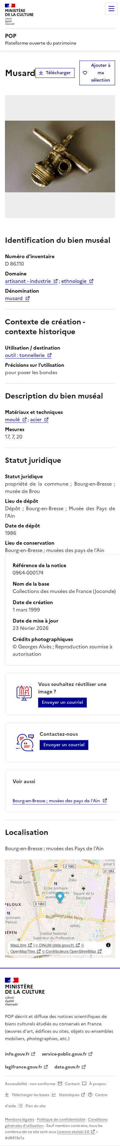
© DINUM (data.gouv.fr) (54, 945)
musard (14, 298)
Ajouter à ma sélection (100, 72)
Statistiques (69, 1095)
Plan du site (36, 1106)
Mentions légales (19, 1119)
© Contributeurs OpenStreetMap (69, 951)
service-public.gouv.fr (64, 1054)
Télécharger (58, 73)
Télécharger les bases (30, 1095)
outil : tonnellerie (25, 355)
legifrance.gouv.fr (23, 1067)
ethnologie (73, 281)
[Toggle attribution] (108, 945)
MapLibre (18, 945)
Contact (72, 1084)
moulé (12, 419)
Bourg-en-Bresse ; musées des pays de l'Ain (56, 801)
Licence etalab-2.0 (73, 1132)
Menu (111, 8)
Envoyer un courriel (62, 702)
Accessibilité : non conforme (30, 1084)
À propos (97, 1084)
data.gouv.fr (67, 1067)
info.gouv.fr (17, 1054)
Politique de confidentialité (61, 1119)
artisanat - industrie (28, 281)
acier (36, 419)
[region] (60, 909)
